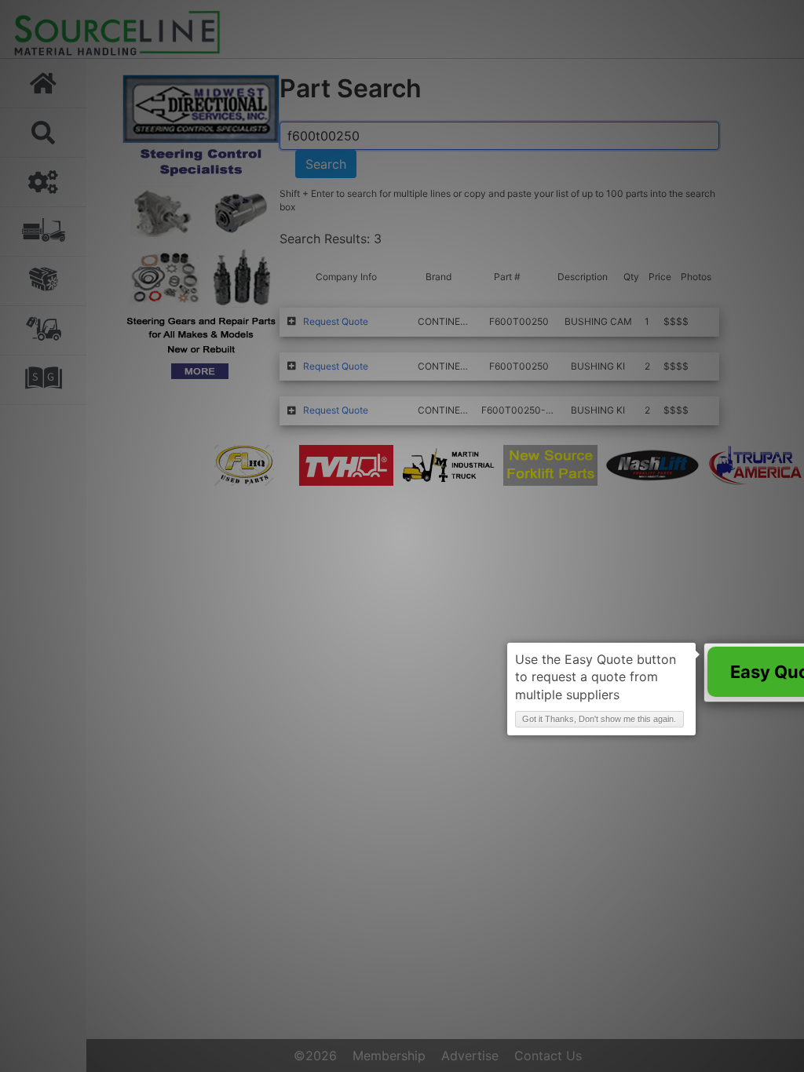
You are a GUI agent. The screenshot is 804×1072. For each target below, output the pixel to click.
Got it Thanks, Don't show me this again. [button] (599, 719)
